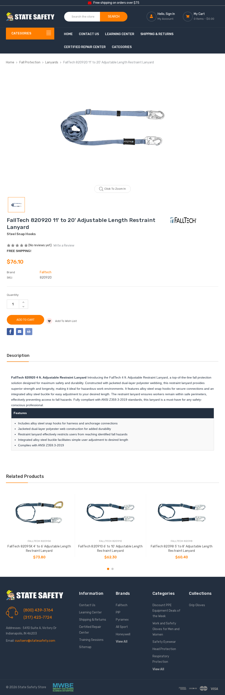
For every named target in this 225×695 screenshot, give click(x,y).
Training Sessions (91, 640)
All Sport (122, 627)
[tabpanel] (39, 525)
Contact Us (89, 34)
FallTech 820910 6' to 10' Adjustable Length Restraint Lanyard (110, 549)
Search (114, 16)
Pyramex (122, 620)
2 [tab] (112, 569)
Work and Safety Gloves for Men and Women (166, 629)
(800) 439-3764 (38, 610)
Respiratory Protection (160, 659)
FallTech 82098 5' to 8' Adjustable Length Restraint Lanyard (181, 549)
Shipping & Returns (156, 34)
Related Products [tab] (25, 476)
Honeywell (123, 634)
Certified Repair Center (85, 47)
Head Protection (164, 649)
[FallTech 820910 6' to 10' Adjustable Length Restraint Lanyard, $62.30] (110, 512)
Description (18, 355)
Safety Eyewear (164, 642)
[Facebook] (10, 331)
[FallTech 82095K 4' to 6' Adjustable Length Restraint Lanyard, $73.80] (39, 512)
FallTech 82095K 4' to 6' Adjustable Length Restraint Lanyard (39, 549)
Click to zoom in (115, 188)
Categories (122, 47)
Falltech (121, 605)
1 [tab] (108, 569)
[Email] (19, 331)
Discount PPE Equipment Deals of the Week (166, 610)
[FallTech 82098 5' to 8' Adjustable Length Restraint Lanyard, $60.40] (181, 512)
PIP (118, 612)
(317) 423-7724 (38, 617)
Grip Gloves (197, 605)
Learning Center (119, 34)
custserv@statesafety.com (35, 641)
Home (68, 34)
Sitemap (85, 647)
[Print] (28, 331)
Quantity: (13, 295)
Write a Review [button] (63, 245)
